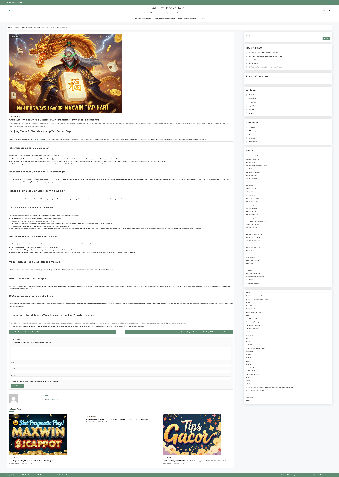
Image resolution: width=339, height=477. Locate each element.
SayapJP (248, 364)
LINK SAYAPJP (250, 367)
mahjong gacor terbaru (108, 123)
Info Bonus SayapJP (252, 305)
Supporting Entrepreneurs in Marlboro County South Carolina (265, 56)
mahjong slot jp (120, 123)
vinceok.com (249, 270)
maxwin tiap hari (158, 123)
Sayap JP (248, 377)
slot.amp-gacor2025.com (253, 241)
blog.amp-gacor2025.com (253, 156)
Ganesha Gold (252, 60)
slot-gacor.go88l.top (252, 214)
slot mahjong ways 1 (15, 126)
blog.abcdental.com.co (252, 159)
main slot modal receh (146, 123)
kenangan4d (249, 335)
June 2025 (252, 109)
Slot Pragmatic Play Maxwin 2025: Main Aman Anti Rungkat (31, 461)
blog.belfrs (24, 123)
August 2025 (252, 102)
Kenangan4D (249, 351)
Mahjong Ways (253, 131)
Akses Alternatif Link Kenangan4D (256, 348)
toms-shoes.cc (250, 231)
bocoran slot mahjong (53, 123)
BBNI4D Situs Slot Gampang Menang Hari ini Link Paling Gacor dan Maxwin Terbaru (270, 387)
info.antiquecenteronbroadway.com (256, 221)
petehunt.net (249, 192)
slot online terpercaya (27, 126)
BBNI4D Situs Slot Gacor (253, 309)
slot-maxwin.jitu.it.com (252, 205)
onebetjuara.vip (250, 257)
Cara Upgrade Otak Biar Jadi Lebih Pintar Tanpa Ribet (263, 52)
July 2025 (251, 106)
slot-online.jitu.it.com (252, 208)
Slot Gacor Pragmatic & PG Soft (255, 390)
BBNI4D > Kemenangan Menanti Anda (257, 299)
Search (248, 35)
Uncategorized (253, 141)
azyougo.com (250, 263)
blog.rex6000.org (250, 162)
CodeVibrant (63, 475)
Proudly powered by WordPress (35, 475)
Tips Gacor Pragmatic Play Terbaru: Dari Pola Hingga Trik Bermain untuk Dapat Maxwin (195, 461)
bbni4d (248, 292)
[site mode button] (325, 10)
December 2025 (253, 98)
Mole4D (248, 361)
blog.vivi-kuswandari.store (253, 247)
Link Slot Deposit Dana (167, 8)
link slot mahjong (96, 123)
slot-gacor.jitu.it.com (252, 201)
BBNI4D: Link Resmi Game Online (255, 296)
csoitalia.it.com (250, 195)
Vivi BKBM (249, 345)
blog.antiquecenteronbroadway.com (256, 165)
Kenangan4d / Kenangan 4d (254, 322)
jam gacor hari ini (85, 123)
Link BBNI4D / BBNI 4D (252, 319)
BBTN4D (248, 354)
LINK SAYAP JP (250, 371)
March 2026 (252, 95)
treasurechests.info (251, 254)
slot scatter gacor (40, 126)
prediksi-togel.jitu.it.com (253, 273)
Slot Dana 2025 (253, 138)
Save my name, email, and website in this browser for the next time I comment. (36, 382)
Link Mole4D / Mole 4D (252, 328)
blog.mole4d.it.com (251, 179)
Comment (14, 346)
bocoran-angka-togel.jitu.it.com (255, 276)
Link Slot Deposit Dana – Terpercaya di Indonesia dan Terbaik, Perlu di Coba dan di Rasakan (169, 18)
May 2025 (251, 113)
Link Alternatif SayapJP (252, 374)
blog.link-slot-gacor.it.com (253, 198)
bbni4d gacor (249, 400)
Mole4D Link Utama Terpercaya (255, 312)
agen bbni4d (249, 394)
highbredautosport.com (253, 260)
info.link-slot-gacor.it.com (253, 182)
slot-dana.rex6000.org (252, 224)
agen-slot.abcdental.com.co (254, 234)
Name (13, 362)
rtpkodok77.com (250, 280)
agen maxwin (42, 123)
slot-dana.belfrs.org (251, 227)
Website (13, 375)
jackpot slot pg (75, 123)
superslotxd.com (251, 188)
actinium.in (249, 250)
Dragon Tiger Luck (254, 63)
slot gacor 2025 (224, 123)
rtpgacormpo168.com (252, 283)
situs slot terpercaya (194, 123)
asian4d (248, 384)
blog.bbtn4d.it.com (251, 175)
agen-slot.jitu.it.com (251, 211)
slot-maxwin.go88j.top (252, 218)
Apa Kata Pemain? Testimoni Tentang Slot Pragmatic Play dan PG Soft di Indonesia (117, 419)
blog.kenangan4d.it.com (253, 172)
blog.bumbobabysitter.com (253, 237)
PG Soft (251, 134)
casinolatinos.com (251, 267)
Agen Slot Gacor (15, 116)
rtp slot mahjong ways (181, 123)
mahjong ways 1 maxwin (133, 123)
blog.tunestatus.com (252, 244)
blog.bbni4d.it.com (251, 169)
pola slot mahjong (169, 123)
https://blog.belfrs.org (52, 399)
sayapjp (248, 381)
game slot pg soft (65, 123)
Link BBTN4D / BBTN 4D (253, 325)
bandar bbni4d (250, 397)
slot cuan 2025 (215, 123)
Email (13, 369)
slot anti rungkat (205, 123)
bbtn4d (248, 338)
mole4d (248, 302)
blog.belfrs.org (250, 185)
